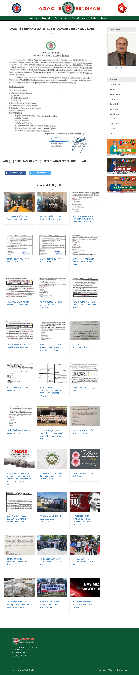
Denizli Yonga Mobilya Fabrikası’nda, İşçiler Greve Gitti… (83, 562)
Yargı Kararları (115, 124)
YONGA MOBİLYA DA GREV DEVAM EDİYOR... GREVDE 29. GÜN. (51, 562)
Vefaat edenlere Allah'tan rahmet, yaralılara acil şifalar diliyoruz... (83, 604)
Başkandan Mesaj (116, 84)
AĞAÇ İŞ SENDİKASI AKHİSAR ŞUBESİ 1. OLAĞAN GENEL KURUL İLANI (51, 305)
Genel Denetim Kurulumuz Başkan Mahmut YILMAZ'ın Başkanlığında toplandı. (17, 519)
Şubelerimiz (114, 109)
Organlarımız (114, 99)
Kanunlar (113, 119)
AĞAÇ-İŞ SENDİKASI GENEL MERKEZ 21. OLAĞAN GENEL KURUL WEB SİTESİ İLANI (83, 219)
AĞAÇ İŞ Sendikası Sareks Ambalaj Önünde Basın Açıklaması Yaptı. (50, 604)
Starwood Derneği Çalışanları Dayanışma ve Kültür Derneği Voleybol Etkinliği (51, 476)
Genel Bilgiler (114, 114)
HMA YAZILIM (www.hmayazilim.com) (116, 670)
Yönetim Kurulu (115, 94)
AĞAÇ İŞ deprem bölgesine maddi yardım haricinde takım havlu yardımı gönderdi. (18, 604)
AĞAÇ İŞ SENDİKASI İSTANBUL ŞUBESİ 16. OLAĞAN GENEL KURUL (84, 262)
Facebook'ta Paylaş (16, 173)
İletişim (104, 18)
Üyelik (93, 18)
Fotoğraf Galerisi (79, 18)
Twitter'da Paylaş (40, 173)
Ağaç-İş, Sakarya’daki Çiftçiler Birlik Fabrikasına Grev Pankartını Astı (51, 519)
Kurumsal (46, 18)
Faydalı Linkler (61, 18)
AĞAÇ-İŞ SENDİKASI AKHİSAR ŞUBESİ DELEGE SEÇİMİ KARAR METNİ (84, 305)
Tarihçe (112, 89)
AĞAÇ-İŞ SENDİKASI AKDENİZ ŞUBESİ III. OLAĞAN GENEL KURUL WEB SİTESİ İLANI (51, 347)
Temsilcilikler (114, 104)
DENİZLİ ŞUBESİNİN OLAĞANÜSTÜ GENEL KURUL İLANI (17, 562)
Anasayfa (33, 18)
